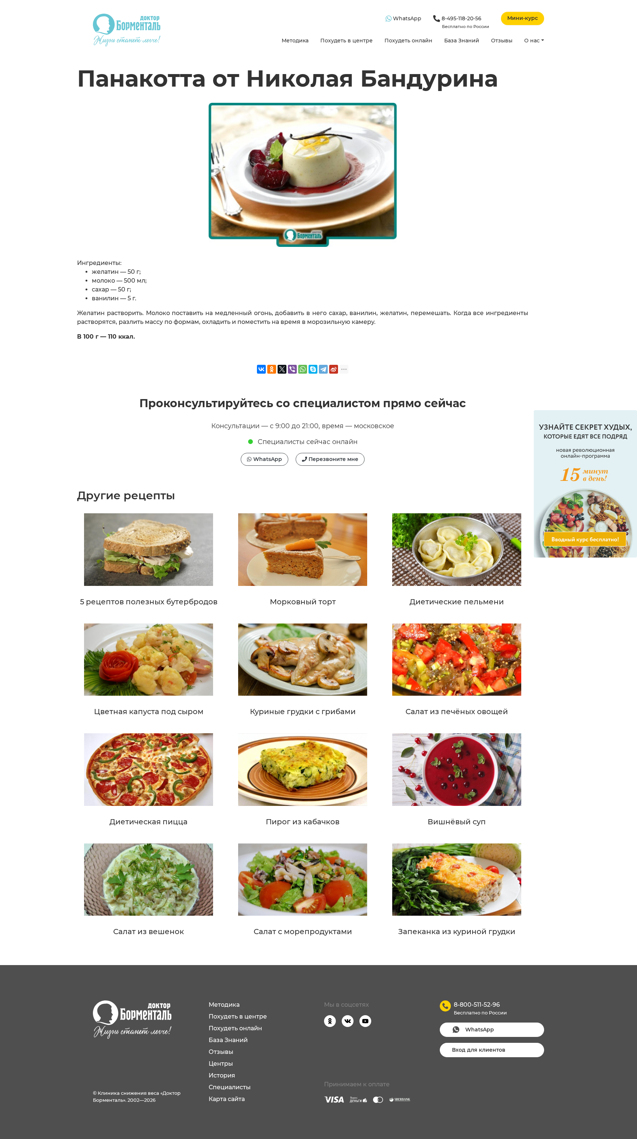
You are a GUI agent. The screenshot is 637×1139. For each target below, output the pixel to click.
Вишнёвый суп (457, 821)
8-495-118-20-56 (464, 22)
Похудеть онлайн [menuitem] (235, 1028)
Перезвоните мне (332, 459)
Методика (295, 40)
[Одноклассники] (271, 369)
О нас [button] (532, 40)
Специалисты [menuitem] (230, 1087)
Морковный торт (303, 601)
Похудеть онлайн (408, 40)
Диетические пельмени (457, 601)
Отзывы (501, 40)
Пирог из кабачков (303, 821)
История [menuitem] (222, 1075)
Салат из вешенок (148, 931)
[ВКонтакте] (261, 369)
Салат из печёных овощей (456, 711)
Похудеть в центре (346, 40)
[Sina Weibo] (333, 369)
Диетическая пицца (148, 821)
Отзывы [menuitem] (221, 1051)
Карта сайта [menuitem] (227, 1099)
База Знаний (461, 40)
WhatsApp (406, 18)
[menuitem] (295, 41)
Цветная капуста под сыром (148, 711)
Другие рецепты (126, 495)
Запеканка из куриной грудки (456, 931)
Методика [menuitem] (224, 1004)
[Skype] (313, 369)
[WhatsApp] (302, 369)
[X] (282, 369)
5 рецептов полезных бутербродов (148, 601)
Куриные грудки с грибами (303, 711)
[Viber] (292, 369)
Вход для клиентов (478, 1050)
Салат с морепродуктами (303, 931)
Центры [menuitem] (221, 1063)
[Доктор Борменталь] (126, 30)
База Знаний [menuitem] (228, 1040)
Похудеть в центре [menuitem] (238, 1016)
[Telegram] (323, 369)
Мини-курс (522, 18)
